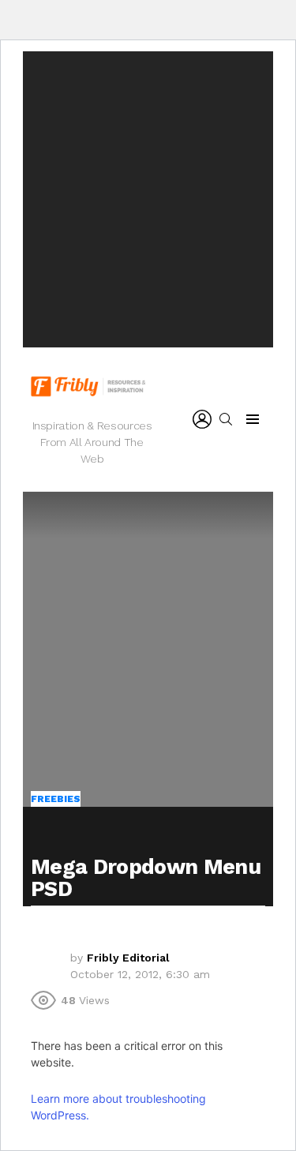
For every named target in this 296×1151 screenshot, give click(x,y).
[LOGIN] (202, 419)
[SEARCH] (225, 419)
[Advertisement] (148, 199)
